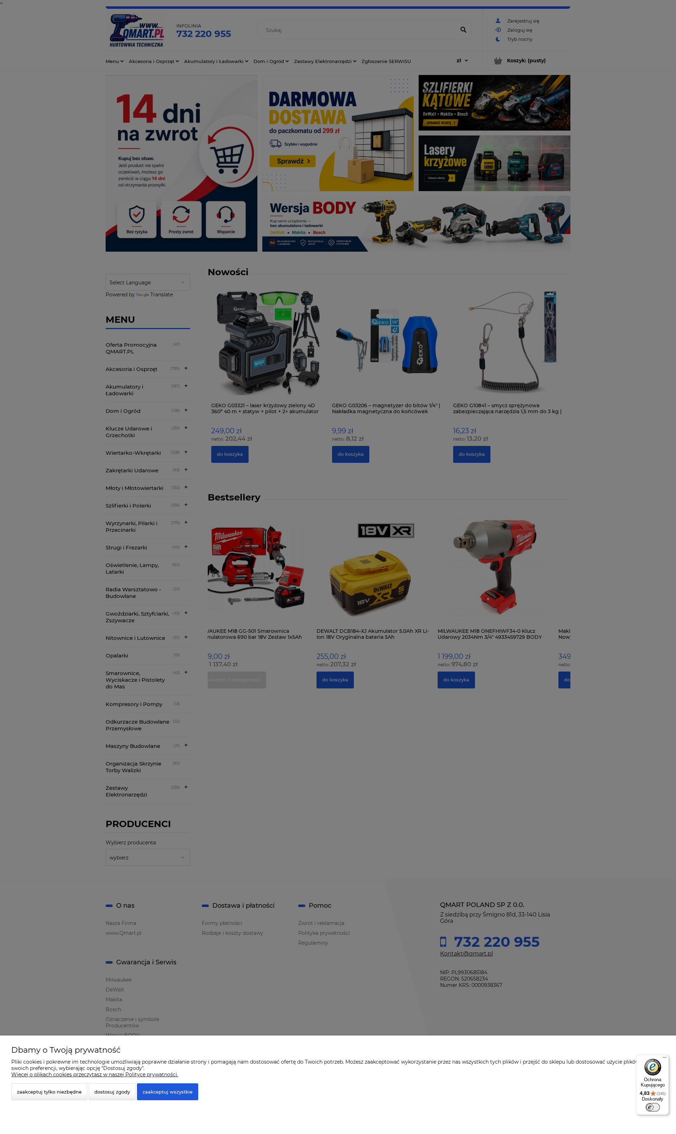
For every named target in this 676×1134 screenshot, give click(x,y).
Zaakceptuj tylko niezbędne (49, 1092)
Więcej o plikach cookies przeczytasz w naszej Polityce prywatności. (94, 1074)
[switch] (653, 1107)
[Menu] (665, 1059)
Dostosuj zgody (112, 1092)
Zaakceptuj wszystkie (168, 1092)
